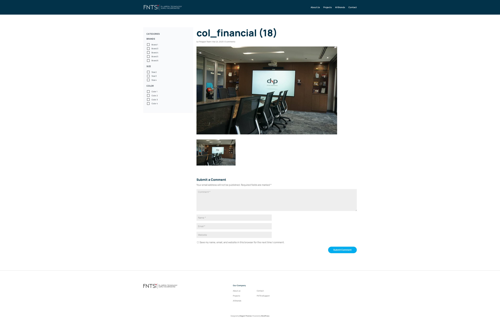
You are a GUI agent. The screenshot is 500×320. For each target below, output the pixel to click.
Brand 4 (155, 52)
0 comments (230, 41)
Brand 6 (155, 60)
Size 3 (154, 76)
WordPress (265, 316)
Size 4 (154, 80)
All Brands (340, 7)
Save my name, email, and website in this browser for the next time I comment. (242, 242)
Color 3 (155, 99)
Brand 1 (155, 44)
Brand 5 (155, 56)
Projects (327, 7)
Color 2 (155, 95)
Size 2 (154, 72)
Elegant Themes (246, 316)
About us (236, 291)
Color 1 (154, 91)
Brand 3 (155, 48)
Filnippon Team (205, 41)
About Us (315, 7)
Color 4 (155, 103)
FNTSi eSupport (263, 295)
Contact (352, 7)
